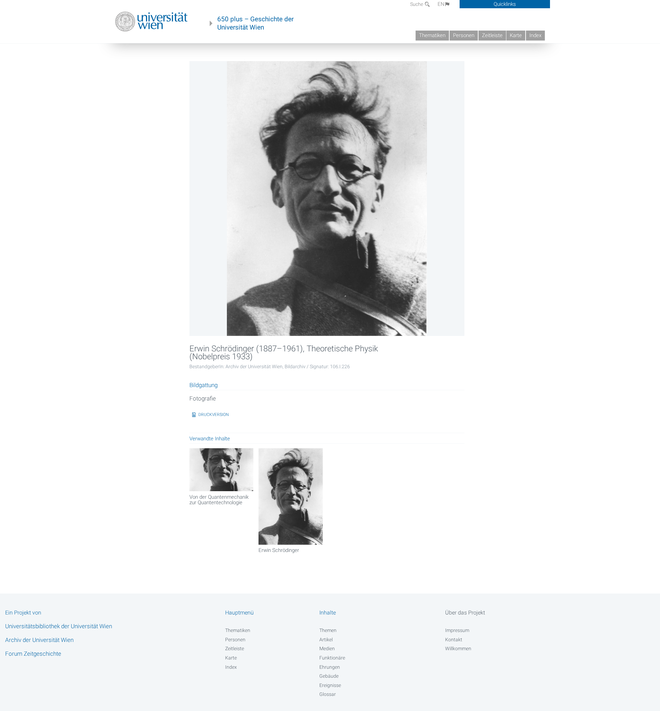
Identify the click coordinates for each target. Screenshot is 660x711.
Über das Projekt (465, 612)
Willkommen (458, 648)
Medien (327, 648)
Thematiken (432, 35)
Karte (516, 35)
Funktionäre (332, 658)
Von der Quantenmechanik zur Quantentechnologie (219, 500)
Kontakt (453, 639)
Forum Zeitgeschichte (33, 653)
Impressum (457, 630)
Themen (328, 630)
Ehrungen (329, 667)
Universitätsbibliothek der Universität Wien (58, 626)
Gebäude (329, 676)
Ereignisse (330, 685)
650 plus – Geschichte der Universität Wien (255, 23)
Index (535, 35)
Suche (417, 4)
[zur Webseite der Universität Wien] (151, 22)
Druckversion (213, 414)
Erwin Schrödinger (278, 550)
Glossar (327, 694)
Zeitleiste (492, 35)
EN (441, 4)
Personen (463, 35)
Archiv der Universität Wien (39, 639)
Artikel (326, 639)
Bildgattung (203, 385)
